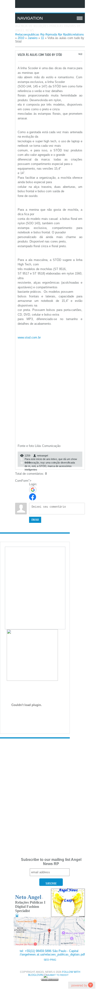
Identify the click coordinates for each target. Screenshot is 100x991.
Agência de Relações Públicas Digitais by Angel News (47, 28)
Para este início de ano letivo (41, 459)
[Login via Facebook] (32, 496)
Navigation (30, 18)
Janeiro (32, 38)
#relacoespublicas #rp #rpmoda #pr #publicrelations (49, 34)
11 (42, 38)
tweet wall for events (81, 985)
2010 (21, 38)
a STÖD (41, 466)
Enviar (35, 519)
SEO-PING (50, 959)
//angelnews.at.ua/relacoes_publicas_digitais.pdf (52, 954)
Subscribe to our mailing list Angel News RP (51, 862)
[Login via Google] (33, 489)
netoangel (42, 455)
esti (34, 466)
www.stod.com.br (29, 337)
